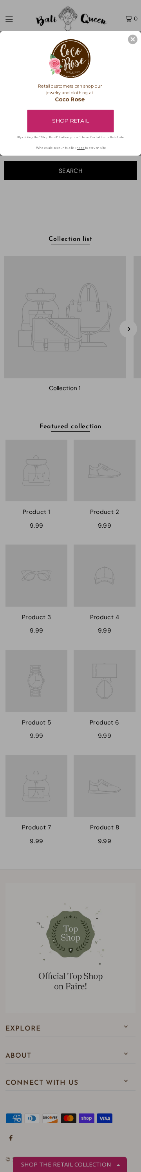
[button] (132, 39)
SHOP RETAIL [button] (70, 120)
